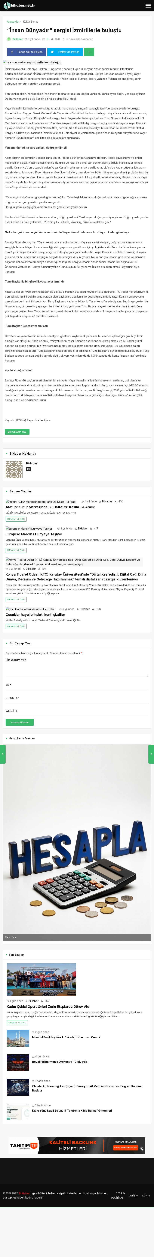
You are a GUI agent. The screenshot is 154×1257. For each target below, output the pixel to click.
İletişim (133, 1195)
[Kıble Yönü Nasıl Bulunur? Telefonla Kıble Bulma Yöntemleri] (18, 1111)
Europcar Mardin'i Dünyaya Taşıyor (34, 534)
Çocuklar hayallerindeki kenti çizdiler (35, 615)
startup (7, 1197)
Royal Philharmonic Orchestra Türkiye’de (59, 1061)
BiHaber (17, 39)
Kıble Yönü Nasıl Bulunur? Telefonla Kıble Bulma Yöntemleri (72, 1110)
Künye (146, 1195)
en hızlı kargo (87, 1193)
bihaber (102, 1193)
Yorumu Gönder (20, 722)
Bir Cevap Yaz (17, 431)
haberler (72, 1193)
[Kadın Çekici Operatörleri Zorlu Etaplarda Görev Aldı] (41, 979)
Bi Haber (24, 1193)
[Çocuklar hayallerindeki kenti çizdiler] (30, 609)
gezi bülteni (39, 1193)
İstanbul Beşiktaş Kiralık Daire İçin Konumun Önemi (66, 1037)
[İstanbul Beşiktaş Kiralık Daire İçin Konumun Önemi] (18, 1038)
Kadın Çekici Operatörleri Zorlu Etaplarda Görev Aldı (48, 1007)
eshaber (18, 1197)
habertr (38, 1197)
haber (52, 1193)
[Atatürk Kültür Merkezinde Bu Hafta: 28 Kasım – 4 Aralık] (41, 501)
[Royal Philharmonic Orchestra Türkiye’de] (18, 1062)
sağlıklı (61, 1193)
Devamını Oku (16, 519)
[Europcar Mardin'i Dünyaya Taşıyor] (29, 528)
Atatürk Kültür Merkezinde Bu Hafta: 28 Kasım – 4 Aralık (50, 507)
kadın (28, 1197)
